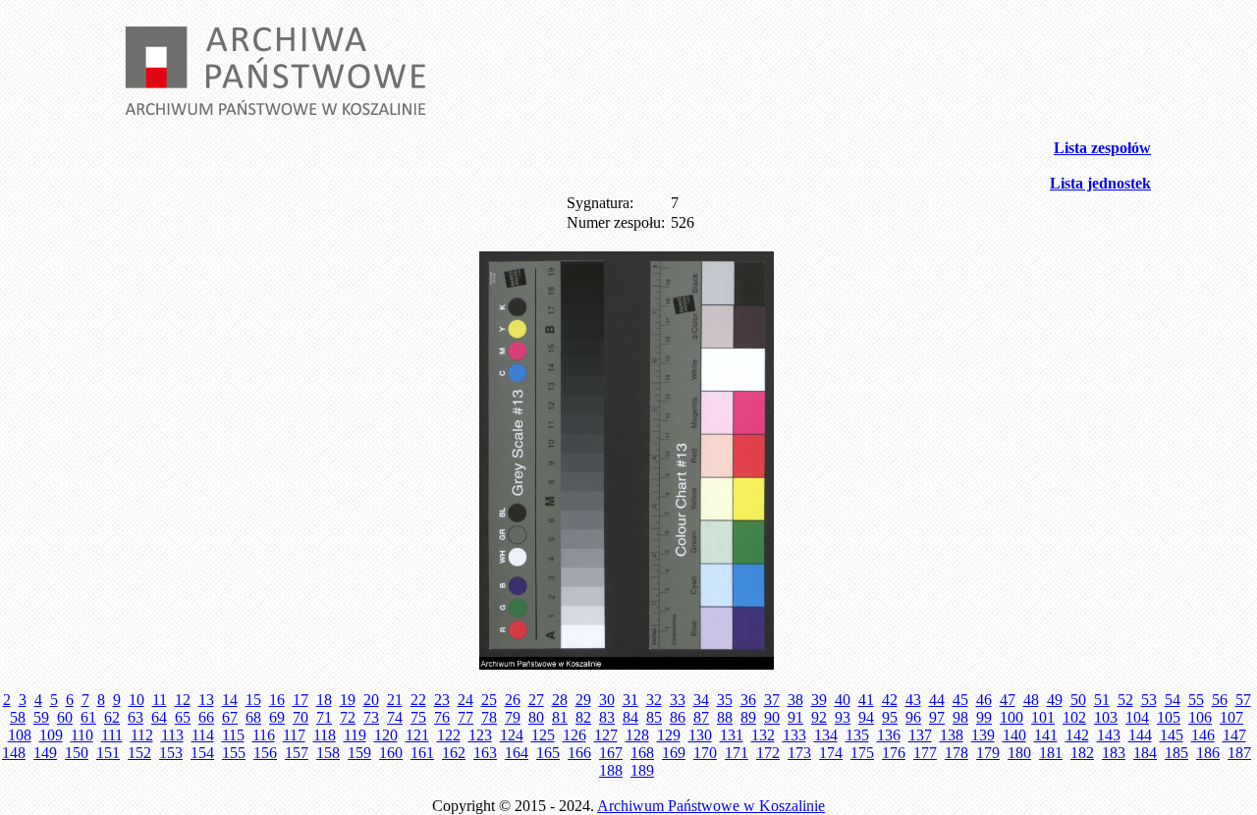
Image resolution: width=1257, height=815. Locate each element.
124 (511, 735)
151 (108, 752)
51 (1102, 699)
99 (984, 717)
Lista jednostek (1100, 183)
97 (937, 717)
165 (548, 752)
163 (485, 752)
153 (171, 752)
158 (328, 752)
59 (41, 717)
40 (842, 699)
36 (748, 699)
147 (1234, 735)
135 (857, 735)
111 (112, 735)
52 (1125, 699)
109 (51, 735)
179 (988, 752)
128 (637, 735)
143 (1108, 735)
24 (465, 699)
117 (294, 735)
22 (418, 699)
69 (277, 717)
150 (76, 752)
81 (560, 717)
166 (579, 752)
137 (920, 735)
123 (480, 735)
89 (748, 717)
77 (465, 717)
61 (88, 717)
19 (347, 699)
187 (1239, 752)
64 (159, 717)
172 (768, 752)
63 (135, 717)
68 (253, 717)
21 (395, 699)
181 (1051, 752)
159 (359, 752)
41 (866, 699)
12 (183, 699)
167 (611, 752)
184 (1145, 752)
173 (799, 752)
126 (574, 735)
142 (1077, 735)
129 (669, 735)
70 (300, 717)
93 (842, 717)
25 (489, 699)
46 (984, 699)
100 (1011, 717)
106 (1200, 717)
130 (700, 735)
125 (543, 735)
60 (65, 717)
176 (893, 752)
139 (983, 735)
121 (417, 735)
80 (536, 717)
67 (230, 717)
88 (725, 717)
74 (395, 717)
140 (1014, 735)
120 (386, 735)
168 (642, 752)
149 (45, 752)
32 (654, 699)
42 (890, 699)
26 (512, 699)
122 (449, 735)
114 (202, 735)
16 (277, 699)
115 (233, 735)
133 (794, 735)
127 (606, 735)
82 (583, 717)
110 (82, 735)
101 (1043, 717)
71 (324, 717)
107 (1231, 717)
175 (862, 752)
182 (1082, 752)
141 (1046, 735)
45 (960, 699)
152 (139, 752)
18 (324, 699)
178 (956, 752)
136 (889, 735)
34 (701, 699)
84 (630, 717)
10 (136, 699)
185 (1176, 752)
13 (206, 699)
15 (253, 699)
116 (263, 735)
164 (516, 752)
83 (607, 717)
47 (1007, 699)
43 (913, 699)
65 (183, 717)
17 (300, 699)
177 (925, 752)
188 (611, 770)
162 (453, 752)
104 (1137, 717)
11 (159, 699)
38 (795, 699)
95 (890, 717)
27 (536, 699)
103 (1106, 717)
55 (1196, 699)
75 (418, 717)
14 (230, 699)
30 (607, 699)
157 (296, 752)
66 (206, 717)
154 (202, 752)
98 (960, 717)
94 (866, 717)
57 (1243, 699)
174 (831, 752)
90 (772, 717)
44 (937, 699)
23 (442, 699)
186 (1208, 752)
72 (347, 717)
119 (355, 735)
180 (1019, 752)
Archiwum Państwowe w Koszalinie (711, 805)
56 (1220, 699)
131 (731, 735)
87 (701, 717)
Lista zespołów (1102, 147)
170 (705, 752)
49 (1055, 699)
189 (642, 770)
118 (324, 735)
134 (826, 735)
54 (1172, 699)
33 (677, 699)
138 (951, 735)
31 (630, 699)
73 (371, 717)
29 (583, 699)
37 (772, 699)
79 (512, 717)
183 (1113, 752)
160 (391, 752)
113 (172, 735)
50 (1078, 699)
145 (1171, 735)
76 (442, 717)
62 (112, 717)
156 (265, 752)
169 (673, 752)
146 (1203, 735)
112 (142, 735)
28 (560, 699)
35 (725, 699)
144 (1140, 735)
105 (1168, 717)
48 (1031, 699)
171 (736, 752)
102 (1074, 717)
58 (18, 717)
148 (14, 752)
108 (19, 735)
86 (677, 717)
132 (763, 735)
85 (654, 717)
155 (234, 752)
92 (819, 717)
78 (489, 717)
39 (819, 699)
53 (1149, 699)
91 (795, 717)
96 (913, 717)
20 (371, 699)
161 (422, 752)
